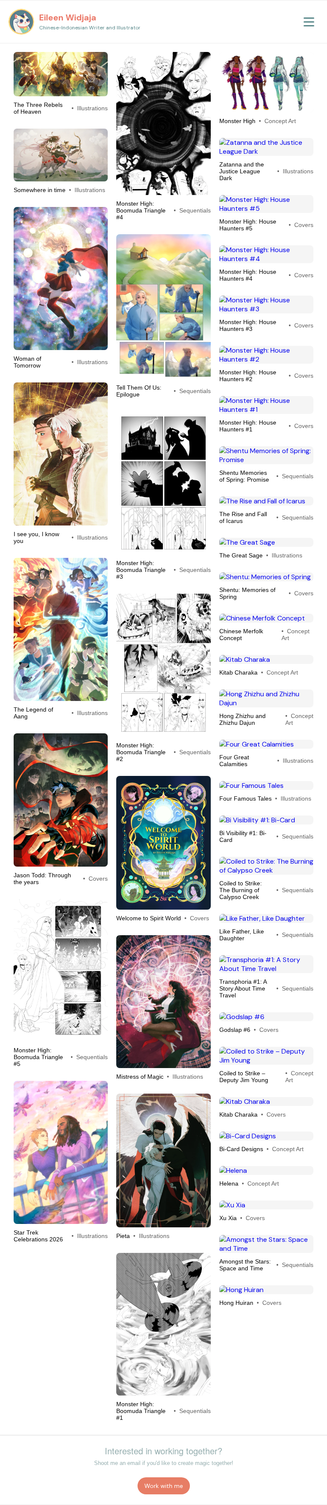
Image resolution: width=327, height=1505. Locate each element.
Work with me (163, 1486)
